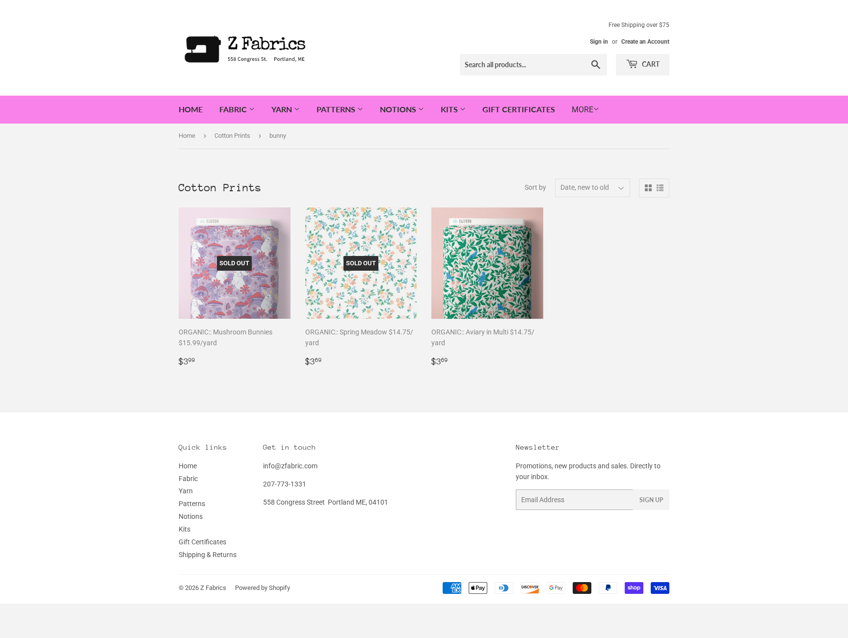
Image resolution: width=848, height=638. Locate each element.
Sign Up (651, 500)
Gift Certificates (518, 109)
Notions (399, 109)
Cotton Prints (232, 135)
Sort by (535, 187)
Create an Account (645, 41)
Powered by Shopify (262, 587)
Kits (450, 109)
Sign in (599, 41)
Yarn (282, 109)
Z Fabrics (213, 587)
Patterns (337, 109)
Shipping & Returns (208, 555)
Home (191, 109)
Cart (650, 64)
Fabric (234, 109)
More (582, 109)
